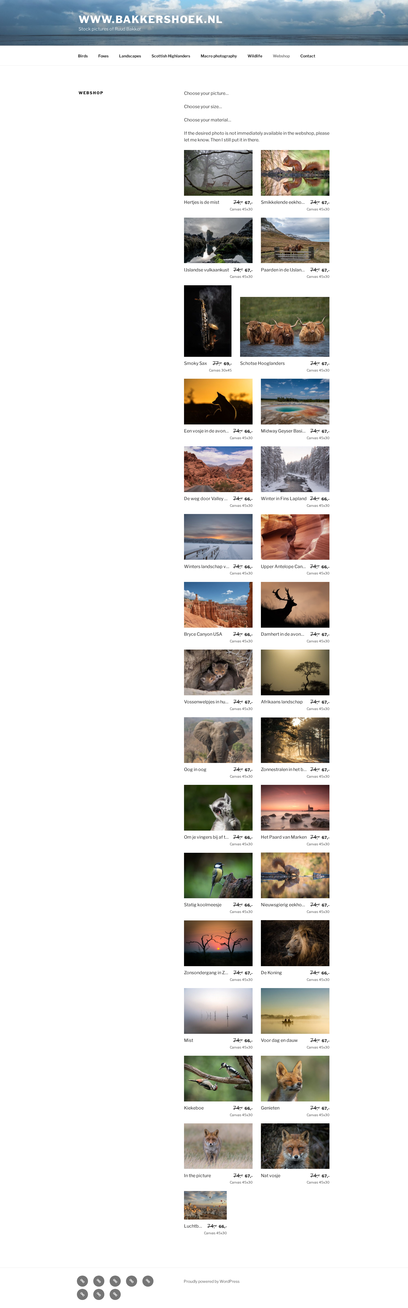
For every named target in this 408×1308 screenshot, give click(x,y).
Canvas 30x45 (220, 366)
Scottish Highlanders (171, 56)
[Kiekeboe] (218, 1100)
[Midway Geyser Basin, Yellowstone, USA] (295, 423)
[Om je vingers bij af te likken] (218, 829)
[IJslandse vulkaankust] (218, 261)
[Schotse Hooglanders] (284, 355)
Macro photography (219, 56)
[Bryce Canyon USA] (218, 626)
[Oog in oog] (218, 761)
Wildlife (255, 56)
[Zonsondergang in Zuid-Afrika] (218, 964)
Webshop (281, 56)
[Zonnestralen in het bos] (295, 761)
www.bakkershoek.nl (151, 19)
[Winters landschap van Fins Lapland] (218, 558)
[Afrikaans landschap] (295, 693)
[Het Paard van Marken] (295, 829)
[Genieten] (295, 1100)
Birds (83, 56)
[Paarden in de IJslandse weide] (295, 261)
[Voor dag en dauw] (295, 1032)
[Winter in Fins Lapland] (295, 490)
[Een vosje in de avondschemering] (218, 423)
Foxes (103, 56)
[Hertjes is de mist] (218, 194)
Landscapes (130, 56)
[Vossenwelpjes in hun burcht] (218, 693)
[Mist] (218, 1032)
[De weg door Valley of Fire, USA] (218, 490)
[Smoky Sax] (208, 355)
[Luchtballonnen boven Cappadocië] (205, 1218)
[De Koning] (295, 964)
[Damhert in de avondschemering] (295, 626)
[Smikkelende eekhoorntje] (295, 194)
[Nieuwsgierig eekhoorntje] (295, 896)
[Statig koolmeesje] (218, 896)
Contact (307, 56)
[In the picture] (218, 1167)
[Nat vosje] (295, 1167)
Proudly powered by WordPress (212, 1281)
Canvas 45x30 (241, 205)
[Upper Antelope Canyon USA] (295, 558)
